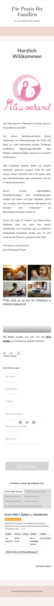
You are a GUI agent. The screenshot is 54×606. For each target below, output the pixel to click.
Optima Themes (35, 591)
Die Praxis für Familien (27, 11)
